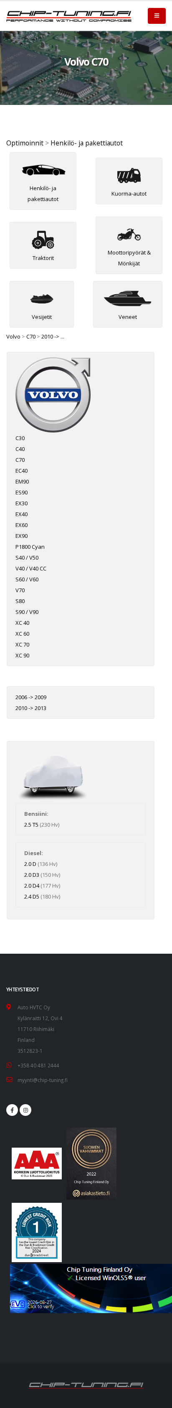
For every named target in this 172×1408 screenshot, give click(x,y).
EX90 (21, 536)
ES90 (21, 492)
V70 (20, 590)
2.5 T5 (31, 824)
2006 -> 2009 (30, 697)
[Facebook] (12, 1110)
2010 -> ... (52, 336)
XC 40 (22, 622)
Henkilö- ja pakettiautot (87, 143)
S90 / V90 (26, 612)
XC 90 (22, 655)
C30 (20, 438)
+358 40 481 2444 (38, 1065)
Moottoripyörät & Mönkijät (129, 258)
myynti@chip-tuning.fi (43, 1080)
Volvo (13, 336)
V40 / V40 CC (30, 568)
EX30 (21, 503)
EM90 (22, 481)
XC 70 (22, 644)
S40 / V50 (26, 557)
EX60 (21, 525)
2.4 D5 (31, 896)
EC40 (21, 470)
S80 (20, 601)
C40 (20, 449)
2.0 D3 (31, 874)
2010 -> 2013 (30, 708)
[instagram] (25, 1110)
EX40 (21, 514)
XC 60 (22, 633)
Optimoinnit (24, 143)
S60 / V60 (26, 579)
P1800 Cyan (30, 546)
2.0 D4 (31, 885)
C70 (30, 336)
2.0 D (30, 864)
